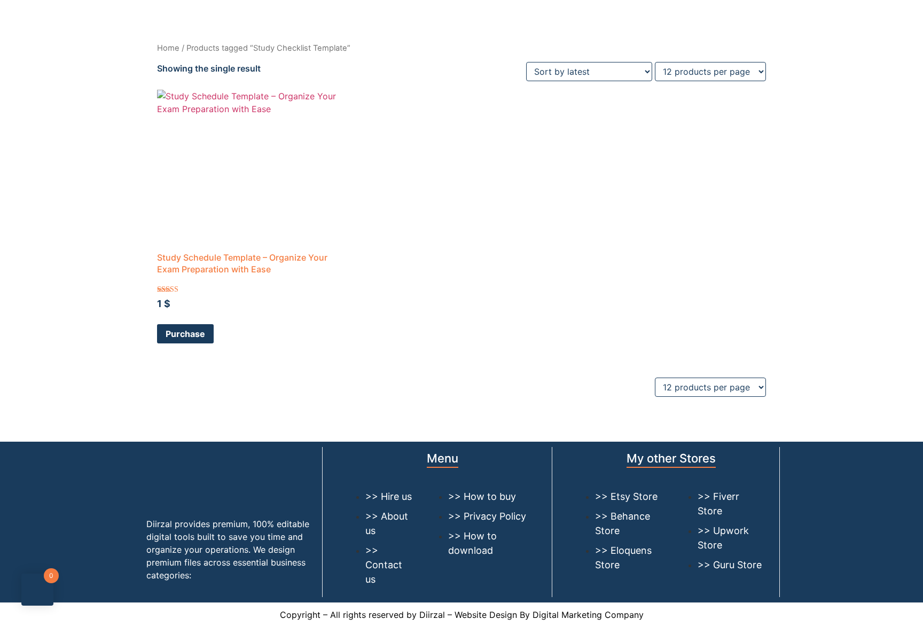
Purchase (185, 333)
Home (168, 48)
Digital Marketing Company (588, 614)
